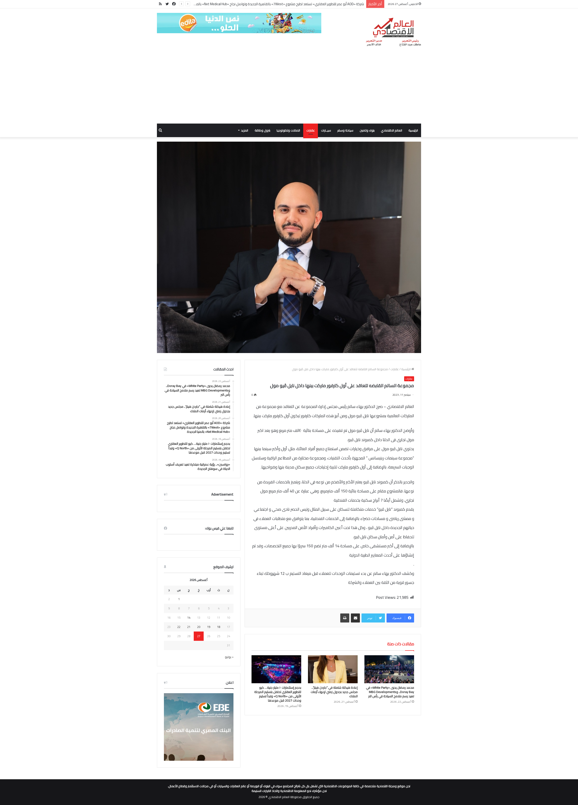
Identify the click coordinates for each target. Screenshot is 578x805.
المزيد (244, 130)
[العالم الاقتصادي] (393, 32)
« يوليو (229, 657)
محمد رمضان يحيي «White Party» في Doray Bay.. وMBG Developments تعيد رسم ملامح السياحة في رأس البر (390, 692)
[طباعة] (344, 617)
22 (178, 626)
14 (188, 617)
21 (188, 626)
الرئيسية (413, 130)
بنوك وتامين (367, 130)
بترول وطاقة (262, 130)
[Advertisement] (289, 89)
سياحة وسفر (345, 130)
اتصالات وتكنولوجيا (288, 130)
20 (198, 626)
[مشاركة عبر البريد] (355, 617)
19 (208, 626)
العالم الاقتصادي (391, 130)
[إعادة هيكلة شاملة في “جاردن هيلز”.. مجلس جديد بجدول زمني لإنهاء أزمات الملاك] (333, 669)
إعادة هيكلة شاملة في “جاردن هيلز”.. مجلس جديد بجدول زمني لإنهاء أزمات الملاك (334, 692)
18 (218, 626)
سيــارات (326, 130)
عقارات (310, 130)
